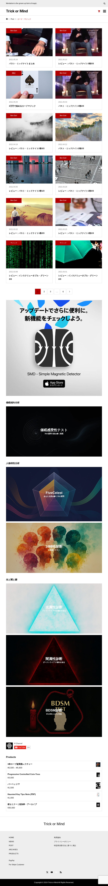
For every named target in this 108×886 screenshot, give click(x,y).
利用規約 (57, 838)
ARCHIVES (13, 850)
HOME (11, 838)
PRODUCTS (13, 854)
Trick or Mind (17, 11)
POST (11, 846)
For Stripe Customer (16, 865)
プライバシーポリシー (62, 842)
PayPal (11, 861)
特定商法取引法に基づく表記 (65, 846)
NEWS (11, 842)
